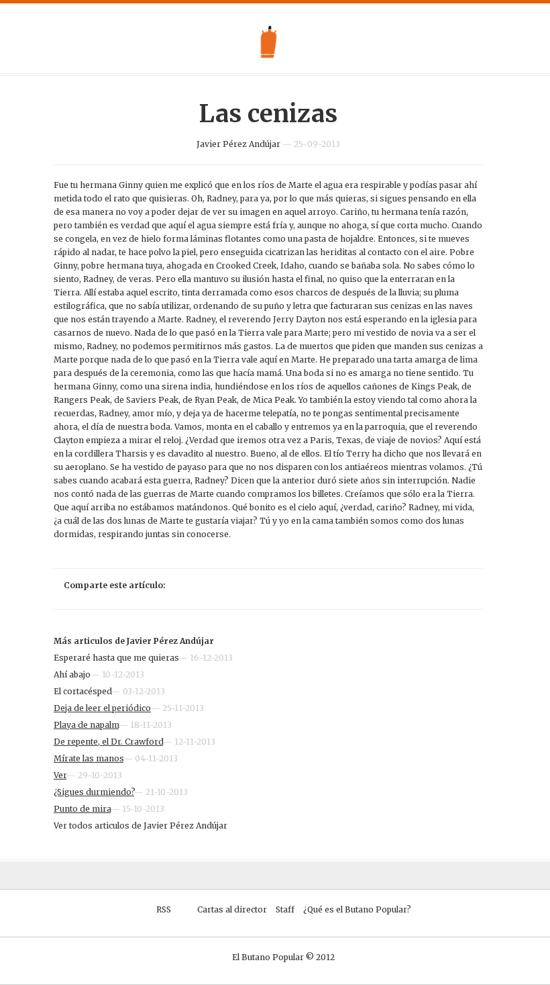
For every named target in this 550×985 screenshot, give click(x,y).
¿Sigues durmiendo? (94, 792)
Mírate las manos (88, 758)
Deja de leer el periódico (102, 708)
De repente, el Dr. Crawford (108, 742)
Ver (60, 775)
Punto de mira (82, 809)
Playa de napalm (86, 725)
